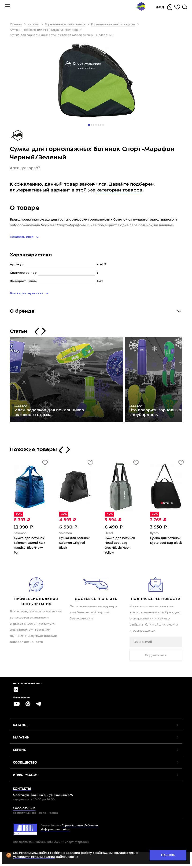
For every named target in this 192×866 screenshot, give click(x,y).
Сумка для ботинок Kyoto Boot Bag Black (166, 541)
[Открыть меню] (7, 7)
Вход (159, 7)
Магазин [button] (21, 737)
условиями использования (34, 857)
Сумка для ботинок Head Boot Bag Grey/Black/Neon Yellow (120, 545)
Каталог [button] (20, 725)
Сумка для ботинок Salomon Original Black (74, 543)
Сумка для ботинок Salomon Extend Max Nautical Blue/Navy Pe (29, 545)
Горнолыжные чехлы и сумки (113, 24)
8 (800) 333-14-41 (24, 808)
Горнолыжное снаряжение (65, 24)
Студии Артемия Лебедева (80, 825)
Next (185, 380)
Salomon (20, 533)
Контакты (22, 789)
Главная (16, 24)
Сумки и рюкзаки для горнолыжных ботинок (44, 30)
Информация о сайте (55, 829)
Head (109, 533)
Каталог (33, 24)
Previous (6, 380)
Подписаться (155, 655)
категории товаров (119, 190)
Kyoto (154, 533)
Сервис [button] (19, 750)
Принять (168, 855)
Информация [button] (26, 775)
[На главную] (140, 7)
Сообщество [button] (25, 762)
